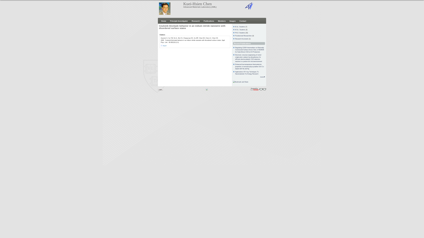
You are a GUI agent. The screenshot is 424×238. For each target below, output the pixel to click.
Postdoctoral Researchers (243, 36)
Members (222, 21)
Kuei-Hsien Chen (197, 4)
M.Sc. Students (240, 30)
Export (165, 45)
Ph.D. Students (240, 33)
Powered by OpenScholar (258, 89)
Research (196, 21)
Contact (242, 21)
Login (160, 89)
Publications (209, 21)
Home (163, 21)
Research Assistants (241, 39)
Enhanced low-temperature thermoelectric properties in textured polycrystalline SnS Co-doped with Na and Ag (249, 67)
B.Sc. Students (240, 27)
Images (233, 21)
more (262, 77)
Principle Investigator (179, 21)
